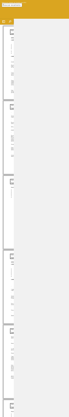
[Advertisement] (41, 74)
